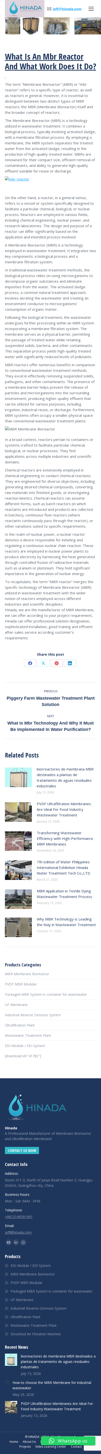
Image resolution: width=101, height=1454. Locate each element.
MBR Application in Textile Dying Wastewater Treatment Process (64, 893)
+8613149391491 (19, 1216)
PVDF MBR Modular (21, 984)
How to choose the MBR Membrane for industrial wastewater (52, 1385)
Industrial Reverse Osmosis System (33, 1015)
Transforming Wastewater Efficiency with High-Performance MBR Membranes (65, 838)
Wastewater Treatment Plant (28, 1035)
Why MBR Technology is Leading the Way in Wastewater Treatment (66, 922)
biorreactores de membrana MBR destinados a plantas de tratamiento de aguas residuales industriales (65, 777)
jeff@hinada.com (67, 9)
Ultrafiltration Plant (20, 1025)
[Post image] (18, 777)
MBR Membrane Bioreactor (27, 974)
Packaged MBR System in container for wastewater (46, 994)
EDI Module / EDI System (25, 1045)
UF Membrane (16, 1004)
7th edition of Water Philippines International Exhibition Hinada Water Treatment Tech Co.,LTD (63, 867)
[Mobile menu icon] (91, 9)
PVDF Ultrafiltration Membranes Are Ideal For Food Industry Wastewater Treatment (64, 809)
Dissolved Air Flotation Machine (36, 1334)
